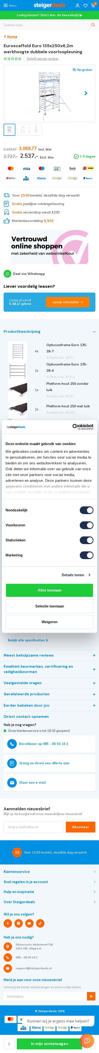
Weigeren (49, 622)
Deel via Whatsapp (29, 274)
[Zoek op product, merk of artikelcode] (93, 24)
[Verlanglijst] (85, 5)
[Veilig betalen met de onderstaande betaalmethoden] (11, 168)
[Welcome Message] (87, 1041)
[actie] (49, 249)
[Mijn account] (77, 5)
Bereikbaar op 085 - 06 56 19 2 (43, 744)
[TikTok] (40, 923)
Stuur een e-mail (32, 782)
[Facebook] (8, 923)
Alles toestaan (50, 590)
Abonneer (80, 827)
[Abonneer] (91, 996)
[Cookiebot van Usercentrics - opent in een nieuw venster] (72, 427)
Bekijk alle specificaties (26, 640)
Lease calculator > (68, 302)
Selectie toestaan (49, 606)
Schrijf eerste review (42, 58)
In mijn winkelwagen (49, 1043)
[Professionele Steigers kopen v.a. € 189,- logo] (49, 5)
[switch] (86, 525)
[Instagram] (18, 923)
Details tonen (73, 575)
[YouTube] (29, 923)
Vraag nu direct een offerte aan (44, 763)
